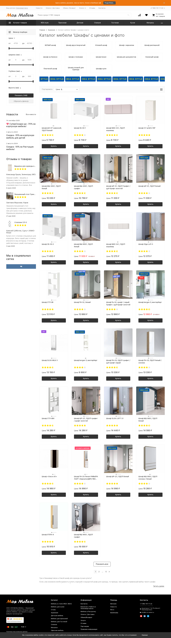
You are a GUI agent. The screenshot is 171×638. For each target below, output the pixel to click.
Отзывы (92, 8)
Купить (54, 146)
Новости (39, 8)
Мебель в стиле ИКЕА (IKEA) (61, 604)
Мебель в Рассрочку (88, 611)
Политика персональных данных (16, 631)
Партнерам (85, 626)
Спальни (54, 624)
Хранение (51, 30)
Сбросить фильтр (21, 101)
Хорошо (145, 635)
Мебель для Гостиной (59, 621)
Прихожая (62, 23)
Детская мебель (57, 615)
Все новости (31, 114)
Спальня (97, 23)
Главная (42, 30)
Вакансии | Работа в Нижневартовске (88, 607)
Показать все (102, 564)
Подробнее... (109, 3)
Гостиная (115, 23)
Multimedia (114, 613)
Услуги (83, 620)
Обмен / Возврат (69, 8)
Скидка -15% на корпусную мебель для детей (20, 136)
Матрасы (150, 23)
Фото (112, 610)
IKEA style (45, 23)
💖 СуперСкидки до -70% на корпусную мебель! (20, 125)
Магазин (113, 604)
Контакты (102, 8)
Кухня (132, 23)
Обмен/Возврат (86, 617)
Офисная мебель (57, 630)
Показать (19, 95)
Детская (80, 23)
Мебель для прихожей (59, 618)
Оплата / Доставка (53, 8)
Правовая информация (89, 629)
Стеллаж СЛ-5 (20, 222)
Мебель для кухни (57, 607)
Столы (53, 610)
